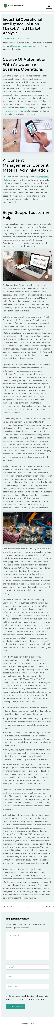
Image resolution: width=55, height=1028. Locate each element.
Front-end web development (15, 111)
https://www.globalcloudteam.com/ (26, 46)
